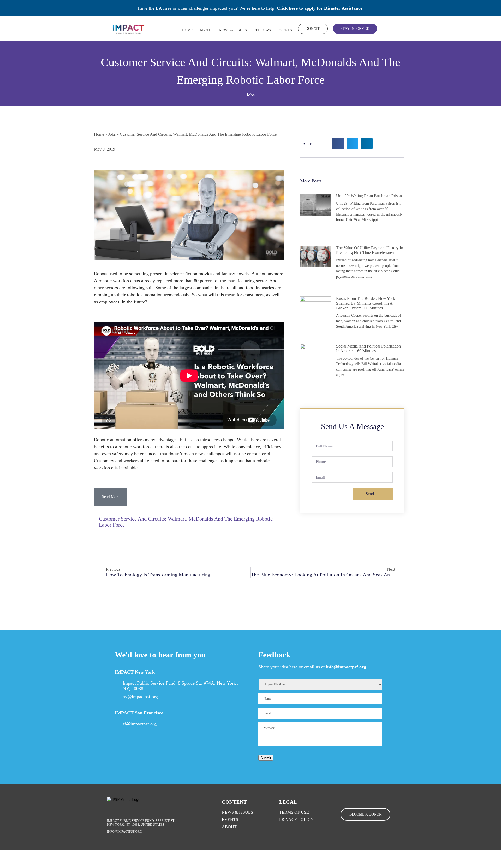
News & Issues (233, 30)
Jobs (250, 94)
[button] (110, 497)
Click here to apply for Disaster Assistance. (320, 8)
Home (187, 30)
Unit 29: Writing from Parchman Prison (369, 196)
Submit (265, 758)
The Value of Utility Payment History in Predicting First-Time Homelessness (369, 250)
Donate (313, 29)
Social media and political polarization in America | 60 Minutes (368, 348)
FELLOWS (262, 30)
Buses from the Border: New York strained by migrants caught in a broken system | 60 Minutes (365, 303)
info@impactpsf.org (346, 666)
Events (285, 30)
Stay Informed (355, 29)
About (206, 30)
